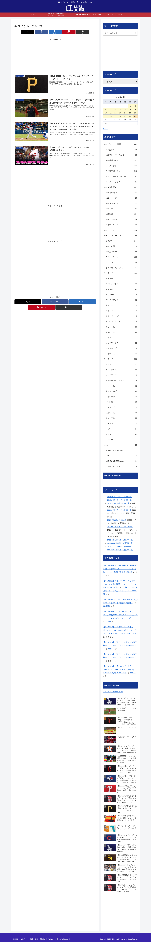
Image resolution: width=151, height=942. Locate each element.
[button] (82, 32)
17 (106, 116)
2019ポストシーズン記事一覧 (119, 500)
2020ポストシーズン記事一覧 (119, 510)
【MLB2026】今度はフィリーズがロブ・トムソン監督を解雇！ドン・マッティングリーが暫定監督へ (120, 584)
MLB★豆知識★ (40, 939)
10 (106, 113)
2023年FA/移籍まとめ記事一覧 (120, 543)
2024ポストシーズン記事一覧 (119, 547)
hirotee (108, 621)
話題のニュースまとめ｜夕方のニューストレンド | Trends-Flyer (120, 590)
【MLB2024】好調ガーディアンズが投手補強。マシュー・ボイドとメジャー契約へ (120, 645)
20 (120, 116)
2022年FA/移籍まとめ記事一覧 (120, 540)
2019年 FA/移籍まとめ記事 (118, 503)
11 (111, 113)
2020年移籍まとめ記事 (116, 520)
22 (130, 116)
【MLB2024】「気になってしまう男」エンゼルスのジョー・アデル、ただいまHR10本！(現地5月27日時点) (120, 669)
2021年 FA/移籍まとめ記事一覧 (120, 527)
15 (130, 113)
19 (115, 116)
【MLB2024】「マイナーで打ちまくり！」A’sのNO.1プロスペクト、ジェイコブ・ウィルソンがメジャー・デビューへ (120, 615)
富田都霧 (107, 606)
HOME (15, 939)
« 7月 (105, 129)
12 (115, 113)
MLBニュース (52, 939)
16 (135, 113)
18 (111, 116)
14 (125, 113)
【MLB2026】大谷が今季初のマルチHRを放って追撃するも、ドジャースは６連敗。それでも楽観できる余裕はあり (119, 568)
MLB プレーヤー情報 (26, 939)
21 (125, 116)
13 (120, 113)
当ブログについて (64, 939)
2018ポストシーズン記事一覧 (119, 497)
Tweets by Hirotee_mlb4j (113, 692)
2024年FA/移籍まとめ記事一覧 (120, 550)
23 (135, 116)
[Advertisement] (55, 55)
